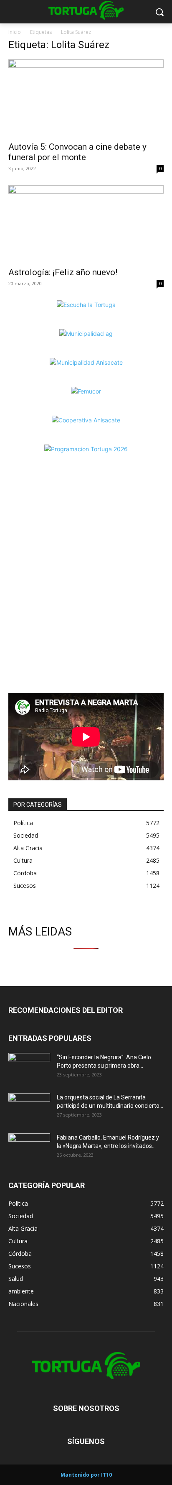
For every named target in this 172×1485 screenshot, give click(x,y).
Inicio (14, 32)
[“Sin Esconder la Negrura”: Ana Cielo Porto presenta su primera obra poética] (29, 1067)
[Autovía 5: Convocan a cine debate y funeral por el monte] (86, 97)
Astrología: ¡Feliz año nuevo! (62, 272)
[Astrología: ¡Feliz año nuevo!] (86, 223)
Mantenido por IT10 (86, 1474)
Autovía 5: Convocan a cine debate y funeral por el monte (77, 152)
